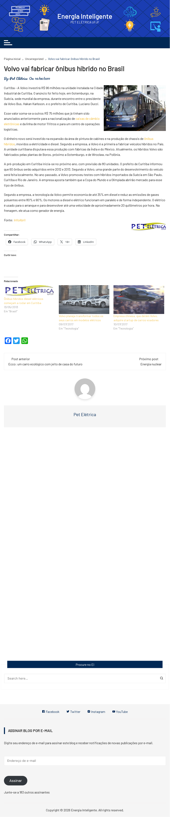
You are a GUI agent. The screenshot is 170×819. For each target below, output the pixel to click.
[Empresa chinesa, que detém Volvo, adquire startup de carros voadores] (138, 299)
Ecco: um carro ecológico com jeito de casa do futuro (45, 364)
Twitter (75, 712)
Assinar (15, 780)
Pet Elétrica (19, 78)
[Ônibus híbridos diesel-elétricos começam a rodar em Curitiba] (29, 291)
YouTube (121, 712)
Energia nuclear (151, 364)
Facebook (52, 712)
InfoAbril (19, 220)
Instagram (97, 712)
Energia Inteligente (84, 16)
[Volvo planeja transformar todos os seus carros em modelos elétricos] (84, 299)
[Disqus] (85, 493)
